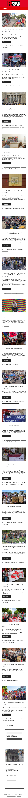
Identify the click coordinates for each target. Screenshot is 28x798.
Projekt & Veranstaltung (12, 168)
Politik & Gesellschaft (16, 85)
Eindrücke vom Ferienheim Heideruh (14, 190)
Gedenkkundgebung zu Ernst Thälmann (14, 29)
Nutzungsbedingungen (19, 794)
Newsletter (9, 731)
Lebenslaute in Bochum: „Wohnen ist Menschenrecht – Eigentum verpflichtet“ (14, 232)
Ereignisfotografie (7, 45)
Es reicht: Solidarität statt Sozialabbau (14, 584)
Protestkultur (5, 251)
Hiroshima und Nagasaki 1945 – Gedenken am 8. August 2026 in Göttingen (14, 274)
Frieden (22, 293)
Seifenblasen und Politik (14, 69)
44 (7, 725)
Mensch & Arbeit (5, 127)
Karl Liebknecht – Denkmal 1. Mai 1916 (14, 764)
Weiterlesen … (6, 41)
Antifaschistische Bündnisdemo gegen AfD (14, 664)
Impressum (19, 796)
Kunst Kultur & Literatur (17, 125)
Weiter (11, 725)
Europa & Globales (16, 167)
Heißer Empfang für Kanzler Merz (14, 506)
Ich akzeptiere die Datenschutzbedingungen (12, 736)
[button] (22, 8)
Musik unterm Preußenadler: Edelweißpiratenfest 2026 (14, 547)
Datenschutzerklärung (11, 796)
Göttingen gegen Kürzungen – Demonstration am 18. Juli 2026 (14, 464)
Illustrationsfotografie (11, 780)
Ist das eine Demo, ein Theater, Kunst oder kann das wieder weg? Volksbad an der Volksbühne (14, 108)
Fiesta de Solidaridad (14, 425)
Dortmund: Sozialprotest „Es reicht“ (14, 348)
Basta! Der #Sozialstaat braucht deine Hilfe (14, 702)
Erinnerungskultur (16, 45)
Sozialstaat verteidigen (14, 624)
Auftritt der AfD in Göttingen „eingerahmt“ (14, 386)
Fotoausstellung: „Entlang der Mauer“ (14, 150)
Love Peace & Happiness (14, 315)
